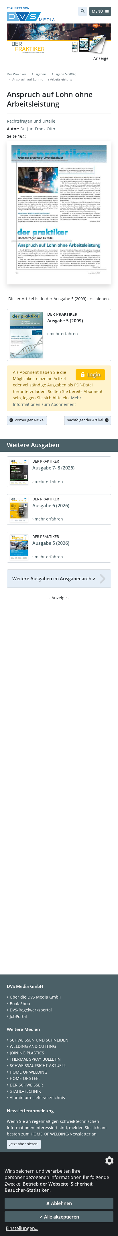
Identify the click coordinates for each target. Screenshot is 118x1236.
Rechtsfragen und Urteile (31, 121)
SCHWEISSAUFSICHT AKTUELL (38, 1065)
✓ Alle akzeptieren (59, 1217)
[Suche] (82, 11)
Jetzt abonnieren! (23, 1143)
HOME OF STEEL (25, 1078)
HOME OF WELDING (28, 1072)
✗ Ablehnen (59, 1203)
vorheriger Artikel (28, 420)
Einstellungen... (22, 1228)
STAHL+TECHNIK (25, 1091)
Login (93, 374)
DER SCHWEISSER (26, 1085)
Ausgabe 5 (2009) (64, 74)
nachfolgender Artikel (86, 420)
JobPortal (18, 1016)
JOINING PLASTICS (27, 1053)
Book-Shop (20, 1003)
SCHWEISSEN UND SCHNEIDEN (39, 1040)
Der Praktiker (16, 74)
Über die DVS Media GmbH (35, 997)
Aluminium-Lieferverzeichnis (37, 1097)
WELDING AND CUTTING (33, 1046)
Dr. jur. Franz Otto (37, 128)
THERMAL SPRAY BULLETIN (35, 1059)
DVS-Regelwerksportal (31, 1010)
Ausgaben (39, 74)
